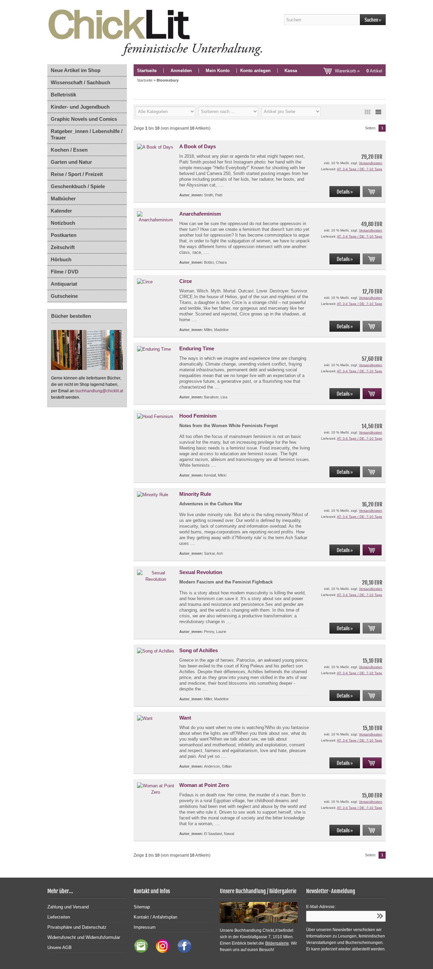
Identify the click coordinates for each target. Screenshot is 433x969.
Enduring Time (196, 348)
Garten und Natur (71, 162)
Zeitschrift (63, 247)
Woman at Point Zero (204, 785)
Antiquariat (64, 284)
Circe (185, 281)
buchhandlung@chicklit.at (99, 391)
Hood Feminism (197, 416)
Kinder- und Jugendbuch (80, 107)
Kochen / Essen (69, 150)
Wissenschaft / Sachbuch (80, 82)
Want (185, 718)
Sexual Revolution (200, 572)
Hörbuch (61, 259)
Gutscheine (64, 296)
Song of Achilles (198, 650)
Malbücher (63, 198)
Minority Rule (195, 494)
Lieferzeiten (58, 917)
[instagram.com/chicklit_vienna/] (161, 951)
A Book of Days (197, 146)
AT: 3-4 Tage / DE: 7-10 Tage (359, 169)
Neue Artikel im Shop (75, 70)
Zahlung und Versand (68, 906)
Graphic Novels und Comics (84, 119)
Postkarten (63, 235)
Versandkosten (370, 163)
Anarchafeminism (200, 214)
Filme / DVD (64, 271)
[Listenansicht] (378, 112)
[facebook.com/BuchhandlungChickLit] (181, 951)
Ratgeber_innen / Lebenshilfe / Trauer (86, 134)
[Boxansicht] (367, 112)
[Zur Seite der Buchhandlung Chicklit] (157, 32)
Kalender (61, 211)
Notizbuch (63, 223)
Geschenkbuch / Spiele (78, 186)
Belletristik (63, 94)
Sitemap (142, 906)
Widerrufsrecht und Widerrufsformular (83, 937)
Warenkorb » (358, 70)
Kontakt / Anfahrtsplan (155, 917)
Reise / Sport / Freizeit (77, 174)
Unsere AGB (59, 947)
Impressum (145, 927)
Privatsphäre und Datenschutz (77, 927)
